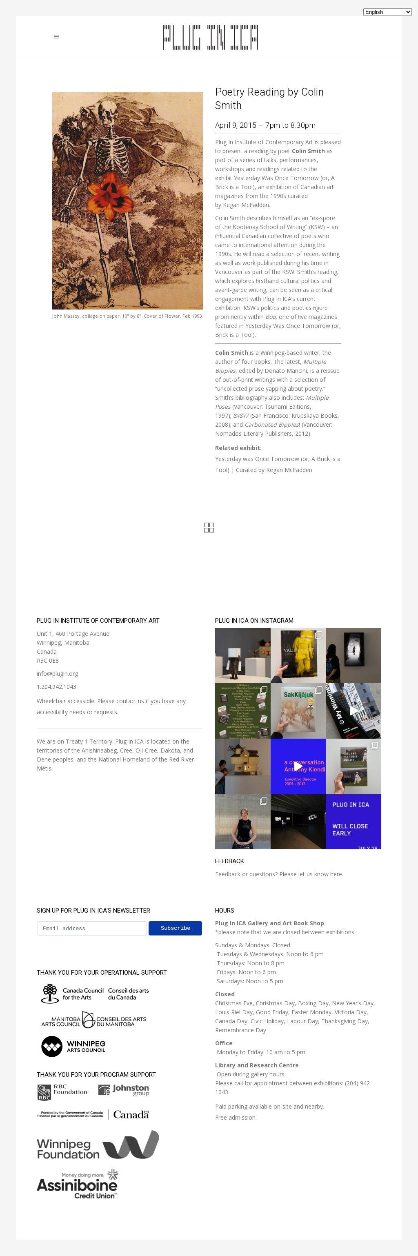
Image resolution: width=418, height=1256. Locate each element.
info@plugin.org (57, 673)
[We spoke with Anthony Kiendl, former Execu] (298, 766)
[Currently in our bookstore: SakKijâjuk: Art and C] (298, 711)
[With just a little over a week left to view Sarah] (243, 656)
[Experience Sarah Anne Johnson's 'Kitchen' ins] (298, 822)
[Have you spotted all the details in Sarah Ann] (243, 766)
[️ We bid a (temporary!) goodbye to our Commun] (243, 822)
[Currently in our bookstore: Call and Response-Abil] (353, 766)
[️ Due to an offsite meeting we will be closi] (353, 822)
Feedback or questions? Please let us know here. (279, 874)
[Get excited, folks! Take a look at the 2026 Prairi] (243, 711)
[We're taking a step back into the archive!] (353, 711)
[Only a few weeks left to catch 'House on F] (353, 656)
